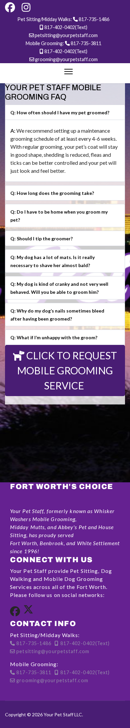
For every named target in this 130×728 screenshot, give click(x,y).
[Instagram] (26, 7)
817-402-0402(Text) (65, 27)
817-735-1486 (94, 19)
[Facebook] (10, 7)
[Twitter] (28, 611)
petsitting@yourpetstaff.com (66, 35)
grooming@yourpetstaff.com (66, 59)
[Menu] (68, 71)
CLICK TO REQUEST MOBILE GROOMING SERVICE (67, 370)
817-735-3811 (86, 43)
